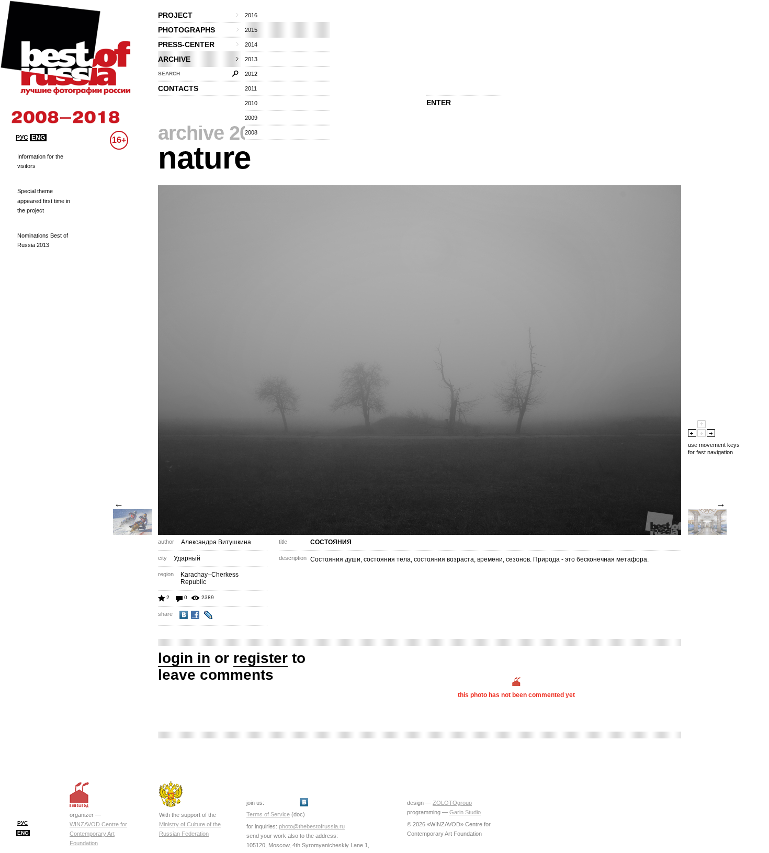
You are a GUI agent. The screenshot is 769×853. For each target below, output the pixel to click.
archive (174, 59)
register (260, 658)
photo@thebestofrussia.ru (312, 826)
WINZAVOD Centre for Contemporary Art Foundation (98, 833)
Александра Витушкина (216, 542)
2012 (251, 74)
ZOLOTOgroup (452, 803)
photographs (186, 30)
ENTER (438, 102)
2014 (251, 44)
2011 (251, 88)
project (175, 15)
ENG (38, 137)
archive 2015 (214, 133)
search (169, 73)
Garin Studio (465, 812)
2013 (251, 59)
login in (184, 658)
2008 (251, 132)
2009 (251, 118)
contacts (178, 88)
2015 (251, 30)
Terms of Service (268, 814)
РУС (22, 137)
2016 (251, 15)
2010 (251, 103)
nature (204, 157)
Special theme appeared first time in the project (43, 200)
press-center (186, 44)
